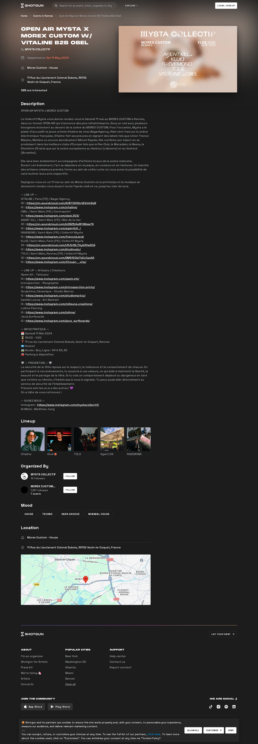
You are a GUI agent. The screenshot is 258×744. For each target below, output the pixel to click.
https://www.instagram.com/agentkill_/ (53, 228)
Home (24, 15)
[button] (70, 476)
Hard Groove (70, 514)
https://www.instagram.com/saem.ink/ (52, 279)
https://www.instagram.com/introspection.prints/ (60, 287)
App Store (35, 706)
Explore (130, 5)
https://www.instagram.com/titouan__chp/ (56, 262)
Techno (47, 514)
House (29, 514)
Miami (69, 673)
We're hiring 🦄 (31, 673)
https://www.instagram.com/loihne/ (50, 312)
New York (71, 656)
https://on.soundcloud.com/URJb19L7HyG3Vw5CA (61, 245)
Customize (212, 730)
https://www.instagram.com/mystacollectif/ (68, 405)
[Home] (32, 6)
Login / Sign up (226, 5)
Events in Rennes (43, 15)
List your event (221, 634)
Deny (231, 730)
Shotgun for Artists (34, 662)
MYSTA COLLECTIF (37, 49)
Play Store (62, 706)
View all (70, 684)
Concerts (27, 684)
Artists (25, 678)
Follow (70, 476)
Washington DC (75, 662)
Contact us (117, 662)
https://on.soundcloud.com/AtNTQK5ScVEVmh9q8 (61, 203)
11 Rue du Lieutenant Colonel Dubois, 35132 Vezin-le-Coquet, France (74, 547)
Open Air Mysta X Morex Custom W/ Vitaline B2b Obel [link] (90, 15)
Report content (120, 667)
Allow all (193, 730)
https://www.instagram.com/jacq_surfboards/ (58, 321)
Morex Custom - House (42, 537)
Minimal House (98, 514)
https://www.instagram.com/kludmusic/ (53, 249)
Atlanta (70, 667)
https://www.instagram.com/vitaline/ (51, 207)
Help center (118, 656)
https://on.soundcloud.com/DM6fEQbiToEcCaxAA (60, 258)
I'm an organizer (32, 656)
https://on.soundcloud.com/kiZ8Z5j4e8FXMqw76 (60, 224)
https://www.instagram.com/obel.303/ (52, 216)
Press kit (27, 667)
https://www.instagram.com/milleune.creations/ (59, 304)
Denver (70, 678)
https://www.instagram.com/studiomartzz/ (55, 295)
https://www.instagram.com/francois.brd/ (55, 237)
